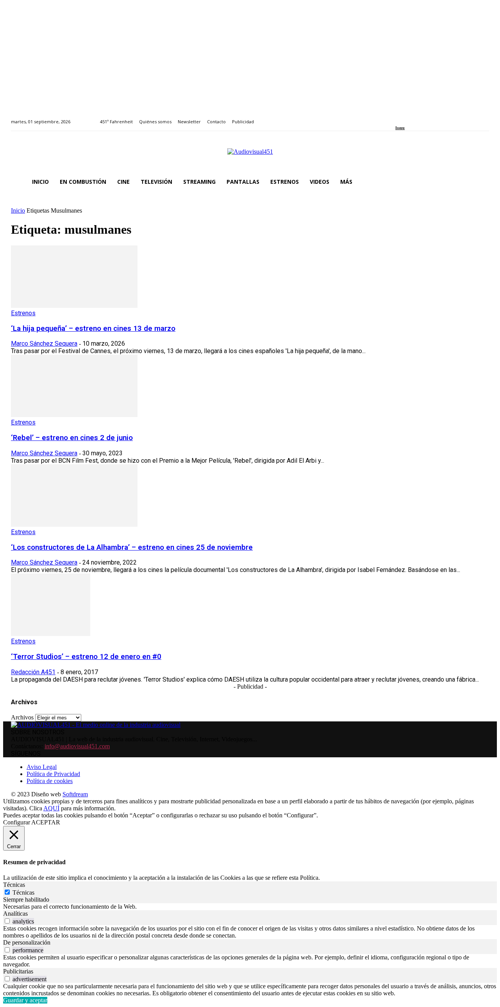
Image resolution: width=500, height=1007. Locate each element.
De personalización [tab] (26, 942)
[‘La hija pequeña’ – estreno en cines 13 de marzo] (74, 305)
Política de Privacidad (53, 774)
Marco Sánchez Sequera (44, 343)
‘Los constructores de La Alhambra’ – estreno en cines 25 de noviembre (132, 547)
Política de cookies (50, 781)
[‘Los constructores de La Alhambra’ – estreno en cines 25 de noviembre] (74, 524)
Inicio (18, 210)
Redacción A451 (33, 672)
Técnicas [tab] (14, 884)
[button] (479, 181)
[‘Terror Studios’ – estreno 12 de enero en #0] (50, 633)
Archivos (22, 717)
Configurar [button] (16, 822)
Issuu (400, 128)
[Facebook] (397, 117)
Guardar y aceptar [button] (25, 1000)
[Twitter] (424, 117)
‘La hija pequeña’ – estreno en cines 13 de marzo (93, 328)
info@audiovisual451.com (77, 746)
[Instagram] (406, 117)
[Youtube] (433, 117)
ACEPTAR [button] (45, 822)
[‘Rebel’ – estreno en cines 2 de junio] (74, 415)
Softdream (75, 794)
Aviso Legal (42, 767)
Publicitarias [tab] (18, 971)
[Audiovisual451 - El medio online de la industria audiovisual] (250, 155)
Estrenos (23, 313)
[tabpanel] (250, 906)
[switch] (7, 921)
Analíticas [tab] (15, 913)
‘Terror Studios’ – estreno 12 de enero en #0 (86, 656)
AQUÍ (51, 808)
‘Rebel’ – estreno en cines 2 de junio (72, 437)
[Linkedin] (415, 117)
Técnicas (23, 892)
